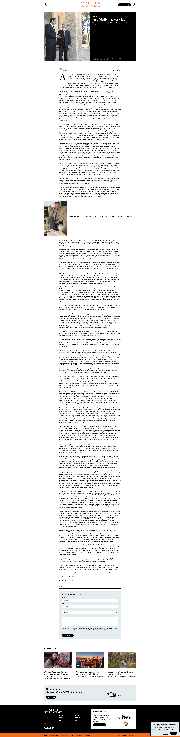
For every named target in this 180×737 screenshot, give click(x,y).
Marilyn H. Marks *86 (68, 67)
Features (94, 16)
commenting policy (69, 629)
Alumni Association (54, 735)
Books (60, 717)
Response (64, 616)
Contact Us (46, 735)
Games (61, 720)
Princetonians (47, 720)
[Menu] (45, 4)
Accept (173, 733)
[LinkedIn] (53, 728)
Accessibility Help (63, 735)
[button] (119, 70)
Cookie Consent (79, 735)
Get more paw (123, 4)
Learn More (51, 697)
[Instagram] (50, 728)
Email (63, 603)
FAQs (76, 720)
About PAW (77, 715)
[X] (44, 728)
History (46, 724)
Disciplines (46, 718)
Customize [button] (154, 733)
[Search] (134, 4)
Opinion (46, 722)
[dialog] (164, 729)
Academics (78, 670)
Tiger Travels (62, 715)
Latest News (47, 716)
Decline (165, 733)
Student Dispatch (48, 670)
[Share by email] (117, 70)
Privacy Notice (71, 735)
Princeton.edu (87, 735)
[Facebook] (47, 728)
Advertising (78, 717)
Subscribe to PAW (99, 725)
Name (63, 597)
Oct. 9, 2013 (69, 580)
